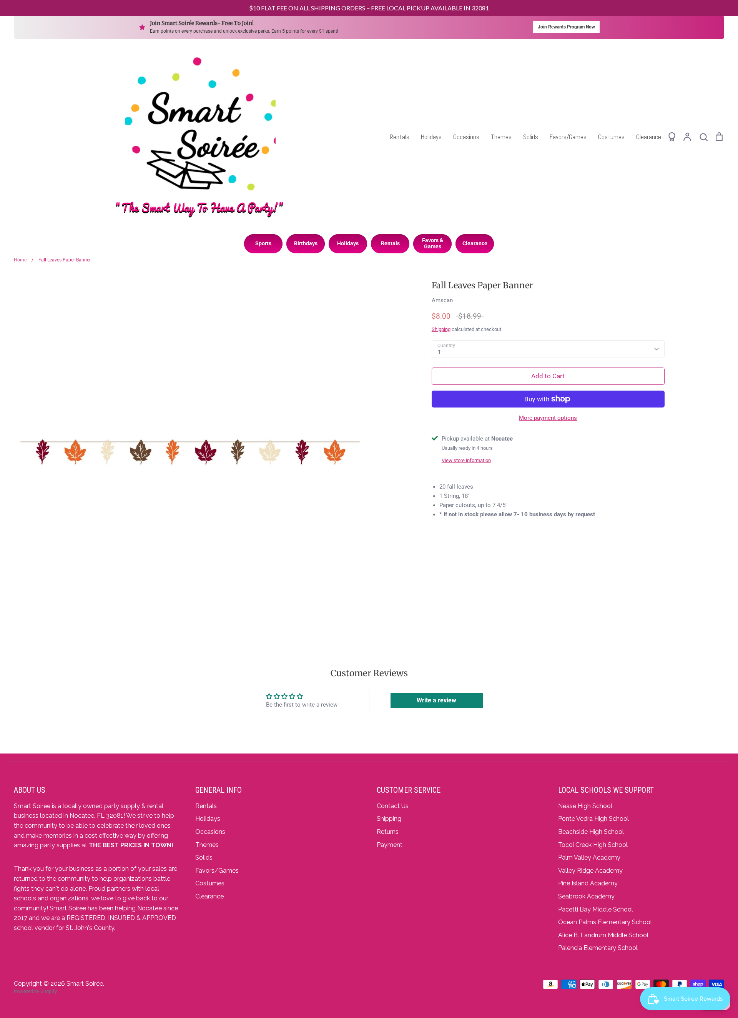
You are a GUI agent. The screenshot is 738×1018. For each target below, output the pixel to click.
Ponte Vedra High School (593, 818)
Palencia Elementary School (598, 947)
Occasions (466, 137)
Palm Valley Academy (589, 857)
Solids (530, 137)
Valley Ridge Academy (590, 870)
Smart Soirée (84, 983)
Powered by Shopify (35, 991)
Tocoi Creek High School (593, 844)
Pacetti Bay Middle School (595, 909)
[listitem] (263, 243)
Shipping (441, 329)
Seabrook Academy (586, 896)
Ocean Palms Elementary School (605, 922)
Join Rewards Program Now (566, 27)
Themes (501, 137)
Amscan (442, 300)
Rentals (399, 137)
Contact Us (393, 806)
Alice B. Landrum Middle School (603, 935)
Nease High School (585, 806)
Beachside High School (591, 831)
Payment (389, 844)
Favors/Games (568, 137)
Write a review (436, 700)
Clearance (648, 137)
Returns (388, 831)
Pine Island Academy (588, 883)
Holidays (431, 137)
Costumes (611, 137)
